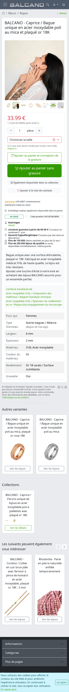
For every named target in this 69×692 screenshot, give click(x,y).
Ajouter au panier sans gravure (36, 170)
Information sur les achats (15, 397)
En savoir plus (9, 689)
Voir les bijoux (17, 468)
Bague (24, 13)
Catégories (12, 653)
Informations (13, 644)
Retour (63, 13)
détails (11, 225)
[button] (34, 70)
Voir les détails (18, 527)
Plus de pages (14, 662)
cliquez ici (11, 148)
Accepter (62, 682)
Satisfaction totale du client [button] (17, 205)
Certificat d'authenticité (19, 289)
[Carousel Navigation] (61, 546)
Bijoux (12, 13)
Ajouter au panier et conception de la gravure (36, 157)
